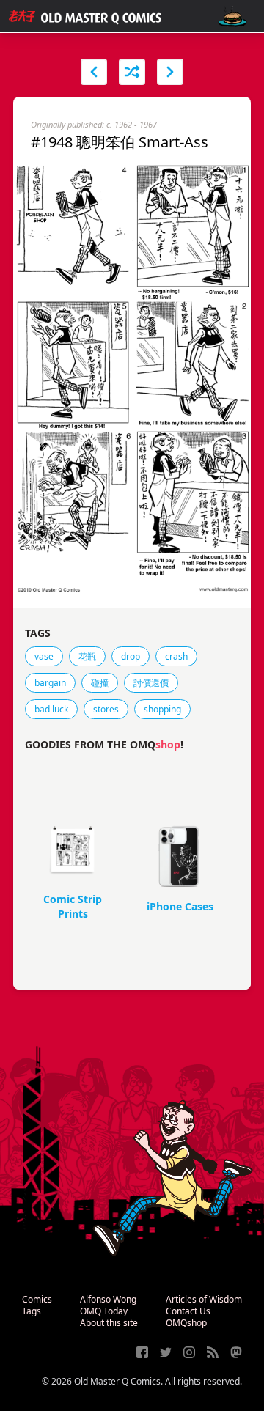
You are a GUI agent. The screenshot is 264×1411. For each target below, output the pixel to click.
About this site (109, 1322)
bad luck (51, 709)
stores (106, 709)
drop (130, 656)
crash (176, 656)
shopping (162, 709)
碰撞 (100, 683)
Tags (31, 1311)
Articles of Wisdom (204, 1299)
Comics (37, 1299)
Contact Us (188, 1311)
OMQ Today (104, 1311)
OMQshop (186, 1322)
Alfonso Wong (108, 1299)
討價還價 (151, 683)
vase (44, 656)
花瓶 (87, 656)
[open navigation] (232, 16)
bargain (50, 683)
